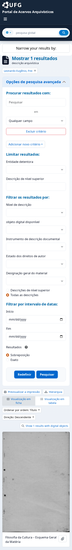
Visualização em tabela (54, 401)
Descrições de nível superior (30, 290)
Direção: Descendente (18, 417)
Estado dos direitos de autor (26, 256)
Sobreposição (20, 355)
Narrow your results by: (36, 48)
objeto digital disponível (23, 222)
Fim (8, 329)
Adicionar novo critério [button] (24, 144)
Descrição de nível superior (25, 179)
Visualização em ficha (20, 401)
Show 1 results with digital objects (46, 426)
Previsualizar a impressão (23, 392)
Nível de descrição (18, 205)
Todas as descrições (24, 295)
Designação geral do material (26, 273)
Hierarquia (55, 392)
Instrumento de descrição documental (33, 239)
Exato (14, 360)
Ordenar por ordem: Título (20, 410)
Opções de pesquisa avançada (33, 81)
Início (10, 312)
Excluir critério (36, 131)
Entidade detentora (19, 162)
